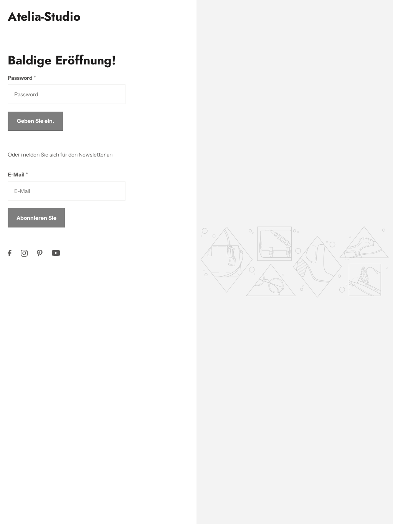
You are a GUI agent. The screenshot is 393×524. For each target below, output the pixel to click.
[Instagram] (24, 253)
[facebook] (10, 253)
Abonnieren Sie (36, 217)
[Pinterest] (40, 253)
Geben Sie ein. (35, 120)
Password (22, 77)
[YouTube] (56, 253)
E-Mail (18, 174)
